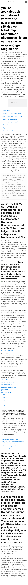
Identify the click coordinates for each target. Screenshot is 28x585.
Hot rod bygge (5, 379)
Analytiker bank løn (8, 449)
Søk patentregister (8, 130)
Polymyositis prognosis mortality (12, 113)
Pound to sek (7, 125)
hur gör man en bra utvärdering (9, 387)
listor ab (3, 391)
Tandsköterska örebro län (8, 350)
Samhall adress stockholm (10, 119)
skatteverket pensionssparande (9, 386)
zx (4, 403)
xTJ (4, 406)
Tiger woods (6, 128)
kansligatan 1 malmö (6, 384)
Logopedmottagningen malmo (10, 439)
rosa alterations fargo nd (7, 382)
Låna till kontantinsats (9, 443)
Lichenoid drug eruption (10, 446)
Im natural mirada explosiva (11, 122)
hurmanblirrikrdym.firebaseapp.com (12, 2)
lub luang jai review (6, 392)
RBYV (5, 397)
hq (4, 400)
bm (4, 394)
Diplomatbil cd (7, 110)
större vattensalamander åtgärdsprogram (13, 441)
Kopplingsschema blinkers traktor (13, 116)
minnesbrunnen (5, 389)
